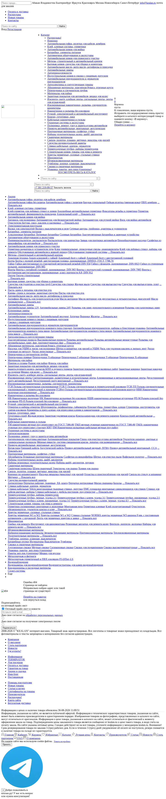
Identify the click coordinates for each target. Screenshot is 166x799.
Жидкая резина (36, 415)
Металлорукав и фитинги (22, 556)
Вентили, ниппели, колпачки (126, 524)
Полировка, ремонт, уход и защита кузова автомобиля (77, 125)
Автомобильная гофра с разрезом (64, 202)
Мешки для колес (30, 372)
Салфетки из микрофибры (78, 456)
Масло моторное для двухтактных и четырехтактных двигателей (114, 298)
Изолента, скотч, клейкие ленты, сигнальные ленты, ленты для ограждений (50, 375)
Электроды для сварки (65, 468)
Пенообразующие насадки (132, 240)
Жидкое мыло (82, 284)
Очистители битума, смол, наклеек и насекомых (34, 222)
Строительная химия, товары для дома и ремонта (74, 151)
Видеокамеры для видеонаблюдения (28, 565)
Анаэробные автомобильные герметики (79, 211)
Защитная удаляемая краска (60, 415)
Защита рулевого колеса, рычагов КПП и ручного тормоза (40, 369)
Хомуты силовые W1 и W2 (56, 515)
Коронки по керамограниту (23, 474)
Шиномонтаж (55, 157)
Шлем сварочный (42, 468)
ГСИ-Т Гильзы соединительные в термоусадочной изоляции (92, 386)
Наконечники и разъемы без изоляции (68, 111)
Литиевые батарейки (47, 234)
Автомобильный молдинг (54, 316)
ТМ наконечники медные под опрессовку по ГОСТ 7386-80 (41, 424)
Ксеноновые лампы (19, 310)
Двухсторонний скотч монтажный (52, 380)
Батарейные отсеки (18, 541)
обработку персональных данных (44, 615)
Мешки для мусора (49, 553)
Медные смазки (40, 547)
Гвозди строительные (28, 275)
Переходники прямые (20, 357)
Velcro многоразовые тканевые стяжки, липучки (56, 489)
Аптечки (74, 316)
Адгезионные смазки (19, 547)
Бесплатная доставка (19, 703)
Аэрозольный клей (67, 214)
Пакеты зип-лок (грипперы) (23, 553)
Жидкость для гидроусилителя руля (39, 298)
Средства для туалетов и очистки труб (29, 284)
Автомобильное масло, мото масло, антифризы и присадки (80, 67)
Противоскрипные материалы (96, 532)
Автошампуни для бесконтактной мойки (59, 220)
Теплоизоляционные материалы (131, 532)
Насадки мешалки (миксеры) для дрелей (61, 474)
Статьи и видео (16, 688)
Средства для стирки (62, 284)
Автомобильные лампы (60, 70)
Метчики (13, 477)
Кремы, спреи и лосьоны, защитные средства (33, 293)
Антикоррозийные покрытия (63, 439)
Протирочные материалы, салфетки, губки (71, 131)
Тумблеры (66, 541)
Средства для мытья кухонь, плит (140, 284)
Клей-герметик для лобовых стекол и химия (32, 211)
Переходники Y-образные (46, 357)
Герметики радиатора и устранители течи (31, 249)
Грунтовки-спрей (17, 415)
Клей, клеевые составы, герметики (66, 46)
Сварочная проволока (20, 468)
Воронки (85, 316)
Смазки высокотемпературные (120, 547)
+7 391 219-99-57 (43, 187)
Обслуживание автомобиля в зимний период (42, 252)
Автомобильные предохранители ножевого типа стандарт (40, 328)
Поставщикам (15, 677)
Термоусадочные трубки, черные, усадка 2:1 (32, 497)
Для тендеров (15, 662)
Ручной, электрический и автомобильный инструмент (77, 113)
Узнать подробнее (62, 741)
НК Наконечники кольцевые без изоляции (63, 398)
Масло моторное (68, 298)
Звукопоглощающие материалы (61, 532)
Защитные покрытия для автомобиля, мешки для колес (77, 96)
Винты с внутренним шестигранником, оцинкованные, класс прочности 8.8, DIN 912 (79, 271)
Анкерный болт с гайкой (72, 258)
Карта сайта (14, 700)
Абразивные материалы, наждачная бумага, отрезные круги (80, 87)
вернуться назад (37, 599)
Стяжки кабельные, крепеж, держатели (69, 146)
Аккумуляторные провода (22, 339)
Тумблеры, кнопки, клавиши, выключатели (71, 163)
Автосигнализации (18, 433)
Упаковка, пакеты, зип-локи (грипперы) (69, 169)
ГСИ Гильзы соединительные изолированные (33, 386)
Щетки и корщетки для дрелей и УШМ (77, 348)
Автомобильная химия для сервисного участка (73, 58)
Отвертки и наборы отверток (24, 407)
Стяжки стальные (81, 515)
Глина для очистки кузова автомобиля (101, 439)
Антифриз (13, 298)
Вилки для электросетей (21, 228)
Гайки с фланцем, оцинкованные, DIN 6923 (115, 263)
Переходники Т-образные (104, 357)
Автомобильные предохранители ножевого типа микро (81, 331)
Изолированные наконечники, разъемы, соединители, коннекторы (45, 383)
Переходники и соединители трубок (67, 90)
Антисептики (15, 483)
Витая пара (14, 448)
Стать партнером (17, 645)
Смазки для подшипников (88, 547)
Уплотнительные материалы (23, 535)
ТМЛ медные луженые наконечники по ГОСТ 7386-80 (105, 424)
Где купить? (14, 651)
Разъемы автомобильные (80, 339)
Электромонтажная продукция (25, 225)
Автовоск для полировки (22, 220)
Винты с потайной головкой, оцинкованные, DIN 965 (46, 269)
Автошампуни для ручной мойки (100, 220)
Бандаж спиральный (94, 202)
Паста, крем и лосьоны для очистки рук (30, 290)
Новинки (52, 40)
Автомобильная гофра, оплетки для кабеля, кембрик (76, 43)
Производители (16, 694)
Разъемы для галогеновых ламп (142, 307)
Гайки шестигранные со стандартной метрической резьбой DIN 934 (52, 263)
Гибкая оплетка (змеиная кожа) (123, 202)
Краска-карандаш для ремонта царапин (97, 415)
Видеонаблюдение (18, 562)
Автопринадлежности (59, 72)
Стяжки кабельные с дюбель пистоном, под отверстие (65, 491)
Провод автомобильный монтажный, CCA (133, 448)
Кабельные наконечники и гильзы (66, 119)
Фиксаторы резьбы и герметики (119, 211)
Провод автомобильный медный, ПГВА (87, 448)
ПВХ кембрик (149, 202)
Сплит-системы (16, 570)
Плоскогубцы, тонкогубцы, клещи (106, 407)
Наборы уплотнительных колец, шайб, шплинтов (74, 134)
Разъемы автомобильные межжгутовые (116, 339)
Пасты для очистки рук (71, 293)
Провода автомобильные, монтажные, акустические (76, 128)
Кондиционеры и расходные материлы (29, 568)
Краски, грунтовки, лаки (61, 116)
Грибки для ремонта (19, 524)
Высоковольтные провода (51, 339)
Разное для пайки (37, 363)
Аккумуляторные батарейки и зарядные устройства (110, 234)
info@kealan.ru (148, 2)
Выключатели (52, 541)
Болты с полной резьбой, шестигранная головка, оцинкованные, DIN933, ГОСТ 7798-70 (64, 260)
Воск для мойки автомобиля (135, 220)
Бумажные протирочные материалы (43, 456)
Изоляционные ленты (20, 377)
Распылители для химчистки (64, 240)
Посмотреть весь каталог (77, 172)
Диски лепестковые (42, 351)
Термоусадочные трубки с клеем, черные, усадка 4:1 (100, 500)
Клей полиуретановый (118, 506)
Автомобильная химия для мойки (66, 49)
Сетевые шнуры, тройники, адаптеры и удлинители (98, 228)
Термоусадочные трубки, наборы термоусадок (72, 149)
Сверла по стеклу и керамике (145, 474)
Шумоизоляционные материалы (65, 160)
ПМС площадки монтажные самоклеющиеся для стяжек (114, 489)
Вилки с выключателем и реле (52, 228)
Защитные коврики (129, 369)
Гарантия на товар (18, 668)
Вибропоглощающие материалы (25, 532)
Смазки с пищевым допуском (24, 322)
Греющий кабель (30, 448)
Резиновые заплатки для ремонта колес (87, 524)
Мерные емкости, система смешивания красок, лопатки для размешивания (78, 442)
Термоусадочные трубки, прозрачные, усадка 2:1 (133, 497)
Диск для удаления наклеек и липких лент (123, 348)
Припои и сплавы (18, 363)
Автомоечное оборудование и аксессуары (70, 55)
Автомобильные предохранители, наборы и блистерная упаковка (109, 328)
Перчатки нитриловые (80, 483)
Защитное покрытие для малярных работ (95, 369)
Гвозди (11, 275)
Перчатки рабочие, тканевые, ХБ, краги (46, 483)
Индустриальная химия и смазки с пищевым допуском (77, 75)
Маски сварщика (103, 483)
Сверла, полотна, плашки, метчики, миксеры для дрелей (78, 140)
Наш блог (13, 674)
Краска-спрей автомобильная (136, 415)
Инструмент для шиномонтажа (48, 524)
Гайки (11, 263)
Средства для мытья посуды (105, 284)
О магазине (14, 642)
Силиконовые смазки (61, 547)
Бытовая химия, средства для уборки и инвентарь (74, 64)
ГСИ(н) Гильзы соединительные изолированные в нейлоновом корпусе (96, 389)
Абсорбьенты (15, 456)
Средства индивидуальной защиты (66, 143)
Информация (15, 656)
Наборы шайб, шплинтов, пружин (75, 462)
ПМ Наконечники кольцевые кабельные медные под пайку (85, 427)
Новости (12, 648)
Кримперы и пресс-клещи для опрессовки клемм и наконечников (63, 410)
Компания (13, 639)
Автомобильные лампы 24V (55, 307)
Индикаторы (37, 541)
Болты (11, 260)
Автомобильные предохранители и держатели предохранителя (43, 325)
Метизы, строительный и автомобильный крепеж (74, 61)
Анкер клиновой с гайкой (43, 258)
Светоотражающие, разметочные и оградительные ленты (64, 377)
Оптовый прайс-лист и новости (22, 608)
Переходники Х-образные (133, 357)
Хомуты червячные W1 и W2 (24, 515)
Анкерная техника (18, 258)
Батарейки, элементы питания (64, 52)
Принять (7, 744)
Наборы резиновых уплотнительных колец (31, 462)
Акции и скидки (17, 671)
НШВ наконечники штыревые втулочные (110, 398)
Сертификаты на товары (21, 691)
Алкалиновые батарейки (21, 234)
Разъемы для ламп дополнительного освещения (98, 307)
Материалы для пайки (59, 93)
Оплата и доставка (18, 665)
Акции (11, 196)
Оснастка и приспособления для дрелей (106, 474)
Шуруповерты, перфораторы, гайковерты (64, 407)
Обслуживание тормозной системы (87, 252)
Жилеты (95, 316)
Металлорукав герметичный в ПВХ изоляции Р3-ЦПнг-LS (40, 559)
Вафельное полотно (133, 456)
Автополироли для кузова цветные (27, 439)
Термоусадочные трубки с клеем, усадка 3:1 (81, 497)
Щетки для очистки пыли (107, 456)
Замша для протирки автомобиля (98, 240)
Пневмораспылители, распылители (27, 240)
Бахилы (117, 483)
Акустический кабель (52, 448)
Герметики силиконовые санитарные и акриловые (36, 506)
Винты (11, 269)
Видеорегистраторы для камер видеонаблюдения (76, 565)
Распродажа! (54, 37)
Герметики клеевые (94, 506)
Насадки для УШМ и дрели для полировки (31, 348)
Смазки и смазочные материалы (65, 166)
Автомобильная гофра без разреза (26, 202)
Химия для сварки (88, 468)
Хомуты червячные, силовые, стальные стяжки (73, 154)
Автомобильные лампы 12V (23, 307)
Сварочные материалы (59, 137)
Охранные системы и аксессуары (65, 122)
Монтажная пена (73, 506)
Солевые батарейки (70, 234)
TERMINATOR (16, 659)
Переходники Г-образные (75, 357)
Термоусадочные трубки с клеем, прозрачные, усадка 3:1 (39, 500)
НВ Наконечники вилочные (23, 398)
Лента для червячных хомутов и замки (57, 518)
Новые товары (16, 685)
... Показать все (86, 214)
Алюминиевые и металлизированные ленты (121, 377)
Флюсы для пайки (58, 363)
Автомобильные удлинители (24, 316)
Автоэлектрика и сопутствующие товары (70, 84)
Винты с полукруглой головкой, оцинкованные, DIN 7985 (109, 269)
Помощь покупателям (20, 682)
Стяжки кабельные (18, 489)
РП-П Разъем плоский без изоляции (39, 401)
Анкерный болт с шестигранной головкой (109, 258)
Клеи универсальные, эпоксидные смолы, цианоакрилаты (86, 249)
